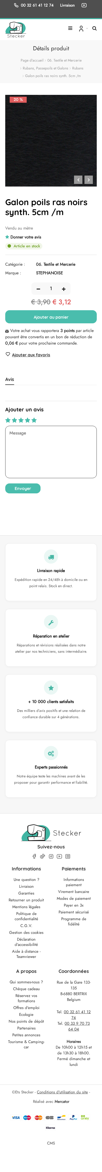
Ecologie (26, 1014)
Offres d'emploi (26, 1008)
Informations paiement (74, 882)
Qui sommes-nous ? (26, 982)
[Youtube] (59, 856)
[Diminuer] (38, 288)
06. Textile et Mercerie (64, 60)
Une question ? (26, 879)
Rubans (77, 68)
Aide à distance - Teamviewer (26, 954)
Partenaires (26, 1028)
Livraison (26, 886)
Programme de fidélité (73, 921)
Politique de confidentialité (26, 916)
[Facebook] (34, 856)
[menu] (70, 26)
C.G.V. (26, 926)
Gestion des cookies (26, 932)
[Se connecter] (83, 28)
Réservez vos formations (26, 998)
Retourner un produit (26, 900)
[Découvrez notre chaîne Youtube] (85, 5)
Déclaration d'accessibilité (26, 941)
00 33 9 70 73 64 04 (77, 1026)
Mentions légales (26, 907)
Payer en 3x (73, 905)
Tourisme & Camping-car (26, 1044)
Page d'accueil (32, 60)
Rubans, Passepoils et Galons (45, 68)
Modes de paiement (74, 898)
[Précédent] (78, 180)
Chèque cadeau (26, 989)
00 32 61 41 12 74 (37, 5)
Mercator (62, 1101)
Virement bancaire (73, 892)
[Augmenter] (63, 288)
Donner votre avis (25, 237)
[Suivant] (88, 180)
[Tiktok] (43, 856)
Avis (9, 379)
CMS (51, 1143)
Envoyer (23, 488)
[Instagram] (51, 856)
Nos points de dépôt (26, 1021)
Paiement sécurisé (74, 912)
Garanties (26, 893)
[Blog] (68, 856)
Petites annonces (26, 1035)
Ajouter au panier (51, 317)
